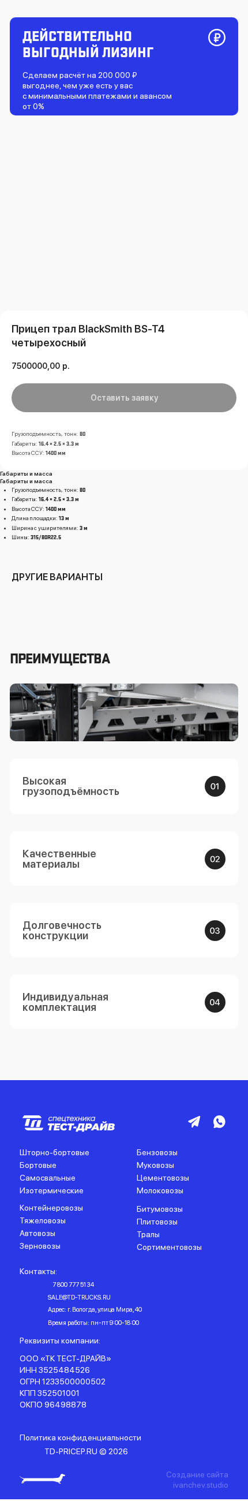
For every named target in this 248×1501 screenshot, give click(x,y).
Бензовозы (157, 1152)
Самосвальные (48, 1177)
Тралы (148, 1234)
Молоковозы (160, 1190)
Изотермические (52, 1190)
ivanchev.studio (200, 1484)
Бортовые (38, 1165)
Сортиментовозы (169, 1247)
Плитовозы (157, 1221)
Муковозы (155, 1165)
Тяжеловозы (43, 1220)
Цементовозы (163, 1177)
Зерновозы (40, 1245)
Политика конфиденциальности (80, 1437)
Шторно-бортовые (54, 1152)
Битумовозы (160, 1209)
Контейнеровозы (51, 1207)
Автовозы (37, 1233)
